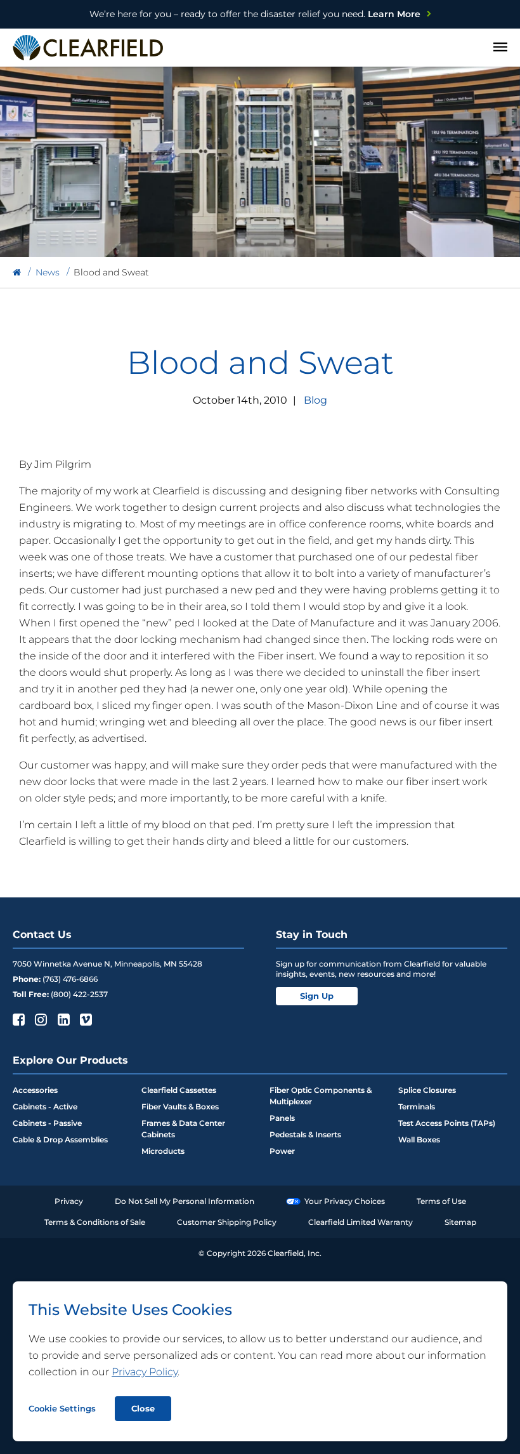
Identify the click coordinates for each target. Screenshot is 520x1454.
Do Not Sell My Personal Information (184, 1201)
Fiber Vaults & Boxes (180, 1106)
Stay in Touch (312, 935)
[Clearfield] (17, 272)
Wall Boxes (419, 1139)
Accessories (35, 1090)
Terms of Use (441, 1201)
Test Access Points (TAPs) (446, 1123)
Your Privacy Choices (344, 1201)
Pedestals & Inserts (305, 1134)
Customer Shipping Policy (226, 1222)
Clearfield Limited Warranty (360, 1222)
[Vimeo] (84, 1019)
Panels (282, 1118)
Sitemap (460, 1222)
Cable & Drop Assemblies (60, 1139)
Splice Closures (427, 1090)
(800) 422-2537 (79, 994)
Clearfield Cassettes (178, 1090)
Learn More (254, 14)
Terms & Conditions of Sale (94, 1222)
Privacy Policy (145, 1372)
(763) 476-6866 (70, 979)
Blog (315, 400)
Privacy (69, 1201)
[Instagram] (39, 1019)
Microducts (163, 1151)
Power (282, 1151)
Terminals (416, 1106)
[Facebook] (17, 1019)
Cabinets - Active (45, 1106)
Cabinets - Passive (47, 1123)
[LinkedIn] (62, 1019)
